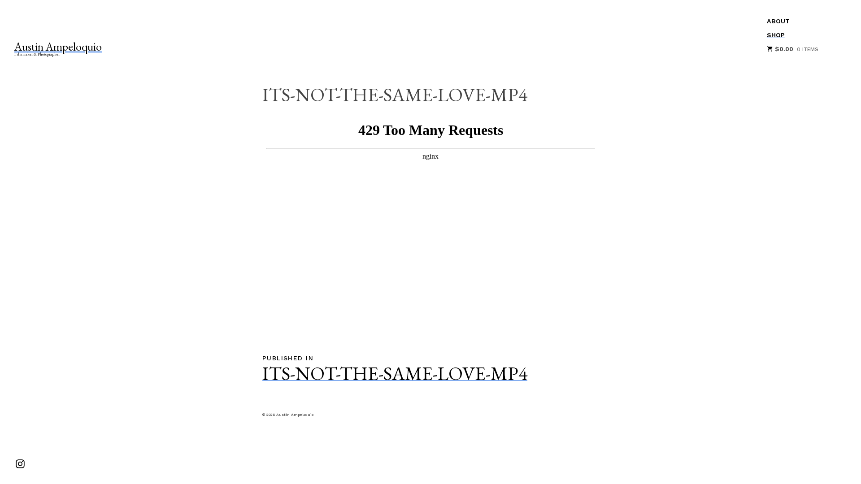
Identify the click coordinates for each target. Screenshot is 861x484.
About (778, 21)
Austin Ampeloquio (58, 46)
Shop (776, 35)
